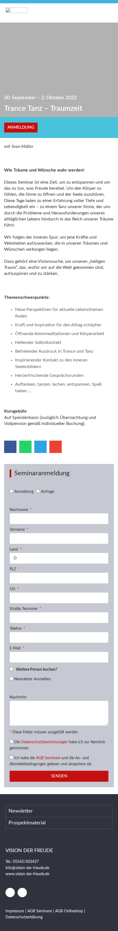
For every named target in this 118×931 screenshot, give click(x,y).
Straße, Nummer (24, 609)
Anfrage (47, 492)
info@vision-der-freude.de (27, 868)
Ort (13, 589)
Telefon (16, 629)
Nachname (19, 510)
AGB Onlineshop (69, 911)
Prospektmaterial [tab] (27, 823)
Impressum (15, 911)
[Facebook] (10, 892)
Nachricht (18, 697)
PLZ (13, 569)
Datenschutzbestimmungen (44, 742)
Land (14, 549)
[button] (106, 13)
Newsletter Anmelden (32, 679)
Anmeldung (23, 492)
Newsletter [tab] (21, 811)
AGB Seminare (48, 758)
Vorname (18, 530)
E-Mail (15, 648)
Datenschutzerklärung (24, 917)
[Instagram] (22, 892)
